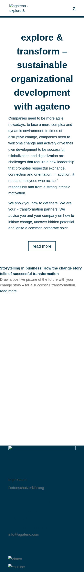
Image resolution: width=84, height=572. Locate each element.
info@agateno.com (23, 534)
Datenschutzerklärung (26, 488)
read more (42, 246)
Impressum (17, 480)
